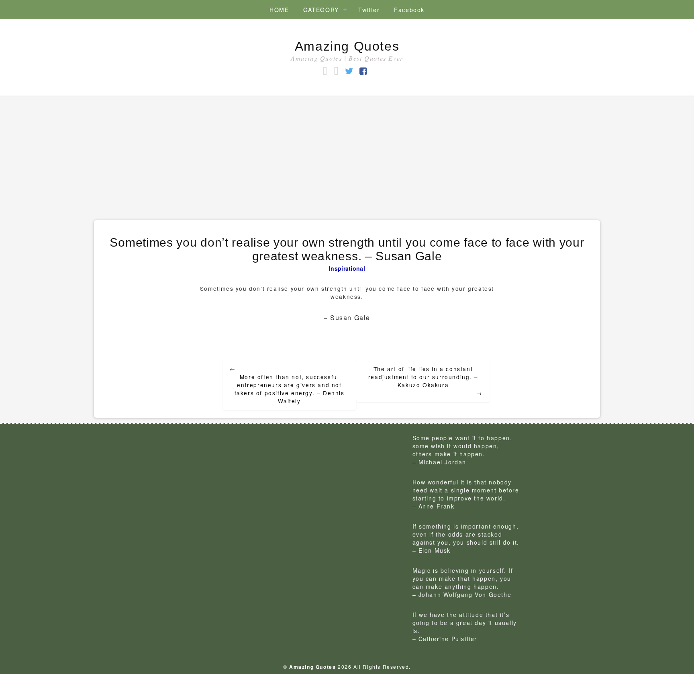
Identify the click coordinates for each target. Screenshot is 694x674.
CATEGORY (321, 10)
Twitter (369, 10)
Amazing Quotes (347, 46)
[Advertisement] (347, 156)
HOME (279, 10)
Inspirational (347, 268)
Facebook (409, 10)
